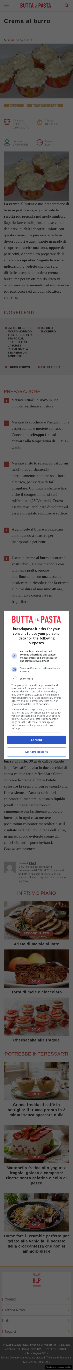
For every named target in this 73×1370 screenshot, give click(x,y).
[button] (36, 678)
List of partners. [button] (40, 704)
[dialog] (36, 685)
